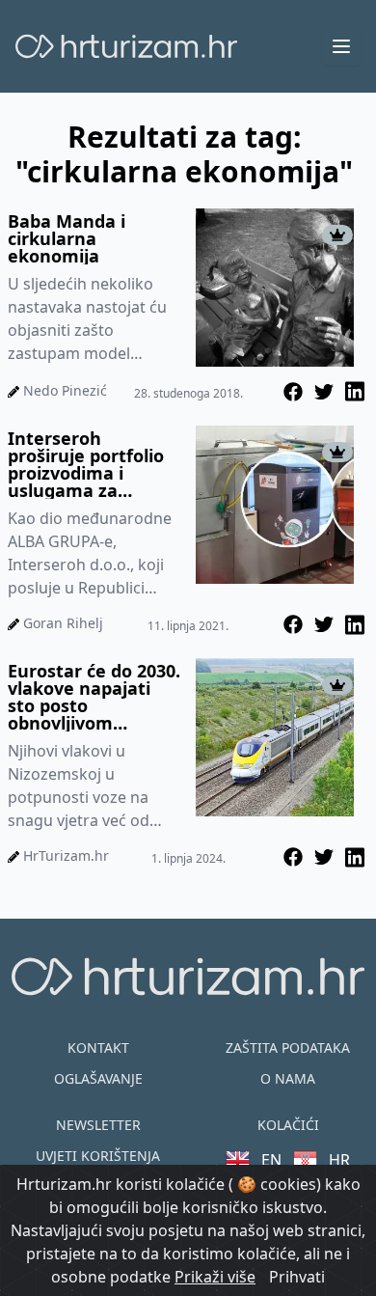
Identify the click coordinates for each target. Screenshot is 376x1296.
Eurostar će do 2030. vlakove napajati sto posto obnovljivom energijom (94, 696)
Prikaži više (215, 1276)
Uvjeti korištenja (98, 1155)
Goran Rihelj (63, 623)
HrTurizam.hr (66, 855)
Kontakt (98, 1047)
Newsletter (98, 1125)
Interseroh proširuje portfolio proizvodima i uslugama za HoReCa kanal (86, 464)
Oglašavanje (98, 1078)
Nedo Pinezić (65, 390)
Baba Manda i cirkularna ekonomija (66, 238)
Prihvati (297, 1276)
